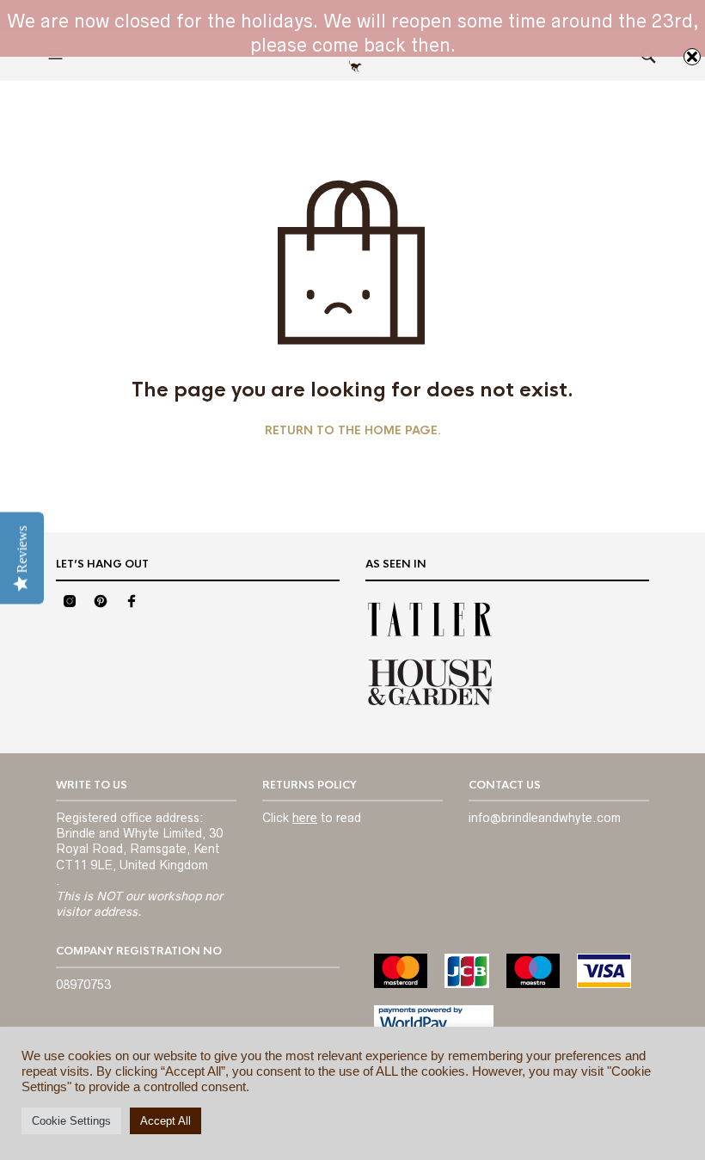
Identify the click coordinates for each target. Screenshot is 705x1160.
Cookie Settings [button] (71, 1120)
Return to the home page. (353, 431)
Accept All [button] (165, 1120)
